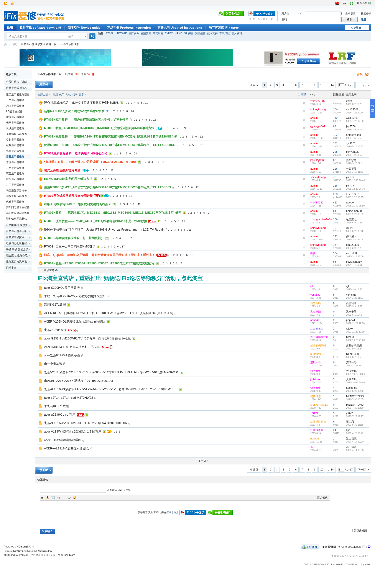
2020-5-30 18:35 (354, 424)
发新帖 (43, 84)
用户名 (285, 13)
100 (335, 109)
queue (350, 202)
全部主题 (43, 94)
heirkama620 (354, 211)
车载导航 (224, 33)
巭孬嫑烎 (351, 168)
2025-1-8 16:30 (354, 289)
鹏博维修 (315, 396)
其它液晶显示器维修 (18, 213)
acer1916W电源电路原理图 (62, 440)
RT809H (110, 33)
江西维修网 (316, 430)
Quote (64, 497)
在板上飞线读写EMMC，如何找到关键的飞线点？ (77, 204)
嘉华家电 (351, 160)
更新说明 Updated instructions (180, 27)
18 (201, 145)
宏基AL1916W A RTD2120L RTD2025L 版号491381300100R (85, 423)
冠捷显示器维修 (15, 105)
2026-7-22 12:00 (354, 121)
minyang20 (352, 151)
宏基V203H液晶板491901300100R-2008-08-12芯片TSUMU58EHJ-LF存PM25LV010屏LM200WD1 (111, 372)
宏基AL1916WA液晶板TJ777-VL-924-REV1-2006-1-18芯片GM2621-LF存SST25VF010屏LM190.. (110, 389)
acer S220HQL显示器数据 (62, 287)
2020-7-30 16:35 (354, 399)
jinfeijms (315, 379)
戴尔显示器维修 (15, 145)
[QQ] (310, 546)
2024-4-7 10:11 (354, 265)
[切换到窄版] (351, 3)
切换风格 (362, 3)
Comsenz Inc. (45, 551)
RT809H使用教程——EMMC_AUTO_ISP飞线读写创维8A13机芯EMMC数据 (95, 221)
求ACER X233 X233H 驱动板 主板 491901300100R (79, 380)
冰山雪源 (351, 438)
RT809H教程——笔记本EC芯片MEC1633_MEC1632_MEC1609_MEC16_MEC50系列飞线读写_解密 (112, 212)
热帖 (68, 94)
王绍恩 (350, 421)
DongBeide (353, 354)
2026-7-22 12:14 (354, 112)
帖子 (70, 36)
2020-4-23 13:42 (354, 433)
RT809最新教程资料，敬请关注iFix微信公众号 (75, 153)
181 (335, 143)
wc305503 (352, 109)
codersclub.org (66, 555)
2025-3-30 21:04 (354, 239)
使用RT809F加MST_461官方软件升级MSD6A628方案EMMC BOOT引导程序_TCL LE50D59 (107, 187)
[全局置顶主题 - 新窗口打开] (41, 103)
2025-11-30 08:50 (355, 205)
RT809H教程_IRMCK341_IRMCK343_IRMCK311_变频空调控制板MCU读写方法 (99, 128)
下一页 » (203, 460)
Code (69, 497)
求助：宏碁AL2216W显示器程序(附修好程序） (75, 296)
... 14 (331, 85)
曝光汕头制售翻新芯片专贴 (62, 170)
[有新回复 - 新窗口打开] (40, 288)
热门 (61, 94)
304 (335, 253)
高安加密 (158, 33)
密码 (284, 19)
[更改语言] (337, 3)
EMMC (169, 33)
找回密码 (366, 13)
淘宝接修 (200, 33)
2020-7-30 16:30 (354, 408)
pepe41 (314, 320)
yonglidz (315, 294)
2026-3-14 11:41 (354, 171)
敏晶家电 (351, 219)
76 (334, 177)
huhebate (316, 354)
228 (335, 168)
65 (334, 261)
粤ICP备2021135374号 (351, 546)
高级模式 (322, 497)
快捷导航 (356, 27)
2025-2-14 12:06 (354, 256)
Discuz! (23, 546)
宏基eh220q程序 (55, 330)
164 (335, 244)
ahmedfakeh (353, 134)
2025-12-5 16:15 (354, 197)
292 (335, 236)
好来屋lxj (351, 236)
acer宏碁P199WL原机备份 (62, 355)
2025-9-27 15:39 (354, 214)
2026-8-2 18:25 (354, 104)
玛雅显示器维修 (15, 201)
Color (47, 497)
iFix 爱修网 (5, 44)
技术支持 (212, 33)
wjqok (349, 328)
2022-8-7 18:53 (354, 357)
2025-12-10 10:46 (355, 180)
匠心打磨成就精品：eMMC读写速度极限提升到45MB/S (81, 102)
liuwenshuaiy (354, 261)
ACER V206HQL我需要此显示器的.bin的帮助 (74, 321)
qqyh (349, 101)
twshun (350, 337)
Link (58, 497)
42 (139, 204)
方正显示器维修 (15, 184)
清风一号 (315, 362)
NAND (178, 33)
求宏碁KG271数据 (56, 406)
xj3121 (314, 413)
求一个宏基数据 (54, 364)
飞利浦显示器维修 (16, 134)
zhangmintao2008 (321, 219)
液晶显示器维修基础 (18, 94)
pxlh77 (350, 177)
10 (321, 85)
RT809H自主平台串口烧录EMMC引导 (69, 246)
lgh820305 (352, 244)
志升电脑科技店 (319, 337)
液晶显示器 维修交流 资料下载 (38, 44)
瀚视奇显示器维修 (16, 196)
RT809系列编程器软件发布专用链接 (68, 195)
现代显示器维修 (15, 179)
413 (335, 202)
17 (123, 246)
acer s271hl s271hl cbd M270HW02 (68, 397)
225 (335, 151)
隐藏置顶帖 (304, 103)
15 (154, 119)
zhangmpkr (317, 328)
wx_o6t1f (351, 253)
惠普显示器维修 (15, 173)
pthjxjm (314, 438)
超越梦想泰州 (318, 345)
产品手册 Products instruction (129, 27)
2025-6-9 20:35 (354, 222)
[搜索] (92, 36)
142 (335, 118)
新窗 (303, 94)
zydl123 (350, 143)
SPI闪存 (188, 33)
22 (197, 187)
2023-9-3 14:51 (354, 306)
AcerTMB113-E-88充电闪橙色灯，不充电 (72, 347)
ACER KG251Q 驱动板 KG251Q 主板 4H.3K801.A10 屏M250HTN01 (90, 313)
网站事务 (11, 267)
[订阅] (367, 74)
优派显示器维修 (15, 117)
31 (192, 255)
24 (334, 430)
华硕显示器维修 (15, 162)
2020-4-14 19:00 (354, 441)
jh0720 (350, 413)
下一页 (362, 85)
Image (53, 497)
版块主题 (49, 270)
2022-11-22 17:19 (355, 331)
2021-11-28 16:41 (355, 365)
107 (335, 227)
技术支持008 (317, 160)
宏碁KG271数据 (55, 304)
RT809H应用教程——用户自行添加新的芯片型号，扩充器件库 (86, 119)
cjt (311, 286)
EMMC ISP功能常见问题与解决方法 (68, 178)
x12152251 (353, 194)
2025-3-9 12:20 (354, 248)
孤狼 (313, 253)
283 (335, 194)
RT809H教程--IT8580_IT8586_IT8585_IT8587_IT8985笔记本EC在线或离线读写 (99, 263)
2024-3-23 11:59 (354, 298)
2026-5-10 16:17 (354, 146)
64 (334, 211)
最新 (55, 94)
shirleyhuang (318, 109)
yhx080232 (317, 202)
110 (335, 101)
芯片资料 (237, 33)
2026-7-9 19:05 (354, 129)
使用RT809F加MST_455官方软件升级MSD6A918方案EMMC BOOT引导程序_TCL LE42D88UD (109, 145)
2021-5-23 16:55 (354, 391)
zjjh (348, 430)
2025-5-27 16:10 (354, 231)
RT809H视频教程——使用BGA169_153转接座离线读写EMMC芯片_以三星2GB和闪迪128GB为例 (111, 136)
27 (132, 195)
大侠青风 (351, 370)
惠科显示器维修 (15, 150)
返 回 (255, 85)
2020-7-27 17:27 (354, 416)
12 (201, 136)
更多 (81, 94)
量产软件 (133, 33)
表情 (74, 497)
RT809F (122, 33)
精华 (74, 94)
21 (183, 221)
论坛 (10, 27)
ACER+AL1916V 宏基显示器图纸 (66, 448)
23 (135, 153)
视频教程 (146, 33)
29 (131, 238)
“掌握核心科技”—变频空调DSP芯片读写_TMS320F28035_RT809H (90, 162)
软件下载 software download (40, 27)
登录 (169, 512)
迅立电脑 (315, 311)
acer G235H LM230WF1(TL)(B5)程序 (69, 338)
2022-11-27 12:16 (355, 323)
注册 (363, 19)
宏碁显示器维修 (70, 44)
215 (335, 185)
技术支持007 (317, 101)
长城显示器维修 (15, 128)
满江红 (350, 227)
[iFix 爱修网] (34, 21)
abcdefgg (351, 387)
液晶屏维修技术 (15, 237)
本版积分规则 (359, 530)
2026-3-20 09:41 (354, 163)
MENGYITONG (355, 396)
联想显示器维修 (15, 139)
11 (190, 229)
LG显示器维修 (14, 111)
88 (334, 126)
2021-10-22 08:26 (355, 374)
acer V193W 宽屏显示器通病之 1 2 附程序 (72, 431)
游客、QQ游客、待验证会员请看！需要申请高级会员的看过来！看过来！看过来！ (99, 255)
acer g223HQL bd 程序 (59, 414)
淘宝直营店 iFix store (224, 27)
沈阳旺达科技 (318, 421)
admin (314, 118)
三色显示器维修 (15, 167)
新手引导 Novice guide (84, 27)
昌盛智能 (315, 303)
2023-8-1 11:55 (354, 314)
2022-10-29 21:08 (355, 340)
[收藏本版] (358, 74)
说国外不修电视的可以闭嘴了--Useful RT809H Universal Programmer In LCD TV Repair (104, 229)
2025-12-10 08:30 (355, 188)
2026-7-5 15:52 (354, 138)
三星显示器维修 (15, 100)
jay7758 (351, 126)
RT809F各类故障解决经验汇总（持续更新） (74, 238)
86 (334, 160)
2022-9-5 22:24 (354, 348)
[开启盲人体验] (345, 3)
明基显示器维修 (15, 122)
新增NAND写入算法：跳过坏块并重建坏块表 (74, 111)
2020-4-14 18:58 (354, 450)
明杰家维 (315, 370)
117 (335, 134)
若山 (313, 447)
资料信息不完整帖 (16, 218)
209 (335, 219)
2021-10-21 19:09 (355, 382)
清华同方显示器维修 (18, 207)
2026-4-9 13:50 (354, 155)
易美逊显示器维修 (16, 190)
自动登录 (350, 13)
